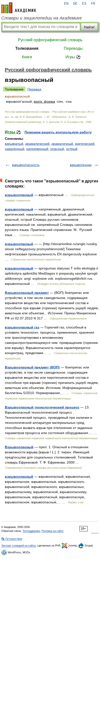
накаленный (14, 149)
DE (75, 3)
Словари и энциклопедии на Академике (41, 18)
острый (71, 149)
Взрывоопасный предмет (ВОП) (32, 367)
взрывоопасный (19, 195)
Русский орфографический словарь (50, 40)
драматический (37, 144)
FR (93, 3)
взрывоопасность (26, 165)
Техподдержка (31, 530)
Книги (27, 57)
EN (66, 3)
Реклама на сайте (53, 530)
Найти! (89, 27)
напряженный (37, 149)
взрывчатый (14, 144)
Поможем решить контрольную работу (58, 132)
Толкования (26, 48)
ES (84, 3)
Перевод (34, 89)
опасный (57, 149)
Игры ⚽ (73, 57)
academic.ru (18, 7)
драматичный (62, 144)
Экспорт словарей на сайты (18, 545)
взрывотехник (81, 165)
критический (84, 144)
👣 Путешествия (11, 538)
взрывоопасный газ (22, 327)
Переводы (73, 48)
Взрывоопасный (19, 447)
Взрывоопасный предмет (27, 293)
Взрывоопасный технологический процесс (42, 407)
